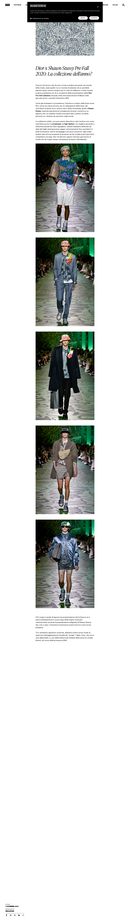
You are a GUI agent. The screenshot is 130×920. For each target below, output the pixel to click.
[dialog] (65, 12)
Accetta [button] (94, 18)
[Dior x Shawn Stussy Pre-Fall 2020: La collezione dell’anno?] (6, 915)
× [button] (97, 7)
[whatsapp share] (15, 915)
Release (105, 5)
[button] (39, 18)
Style (8, 5)
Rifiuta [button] (83, 18)
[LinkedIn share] (19, 915)
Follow (115, 5)
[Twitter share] (11, 915)
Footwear (17, 5)
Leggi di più (68, 12)
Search (123, 5)
